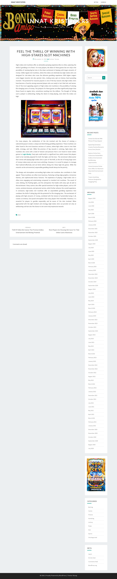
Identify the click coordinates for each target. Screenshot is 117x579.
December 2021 (92, 395)
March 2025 (91, 263)
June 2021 (91, 407)
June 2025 (91, 251)
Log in (90, 554)
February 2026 (92, 221)
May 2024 (91, 301)
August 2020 (91, 444)
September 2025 (93, 240)
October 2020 (92, 437)
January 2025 (92, 270)
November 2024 (92, 278)
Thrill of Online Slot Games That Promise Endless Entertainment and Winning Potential (28, 230)
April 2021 (91, 414)
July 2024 (91, 293)
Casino (90, 511)
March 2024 (91, 308)
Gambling (103, 2)
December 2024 (92, 274)
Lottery (90, 522)
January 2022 (92, 391)
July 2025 (91, 247)
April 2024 (91, 304)
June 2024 (91, 297)
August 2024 (91, 289)
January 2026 (92, 225)
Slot (19, 215)
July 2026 (91, 202)
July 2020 (91, 448)
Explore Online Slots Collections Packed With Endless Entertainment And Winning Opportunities (95, 157)
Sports (90, 533)
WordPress (62, 575)
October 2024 (92, 282)
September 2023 (93, 331)
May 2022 (91, 380)
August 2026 (91, 198)
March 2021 (91, 418)
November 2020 (92, 433)
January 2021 (92, 426)
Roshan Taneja (54, 59)
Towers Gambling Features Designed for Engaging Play (94, 179)
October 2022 (92, 372)
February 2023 (92, 357)
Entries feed (91, 558)
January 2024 (92, 316)
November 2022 (92, 369)
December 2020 (92, 429)
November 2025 (92, 232)
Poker (90, 526)
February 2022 (92, 388)
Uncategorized (92, 537)
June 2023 (91, 342)
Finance (90, 515)
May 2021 (91, 410)
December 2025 (92, 228)
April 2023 (91, 350)
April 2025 (91, 259)
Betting (96, 2)
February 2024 (92, 312)
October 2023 (92, 327)
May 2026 (91, 210)
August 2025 (91, 244)
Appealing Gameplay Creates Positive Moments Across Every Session (96, 147)
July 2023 (91, 338)
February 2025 (92, 266)
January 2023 (92, 361)
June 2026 (91, 206)
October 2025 (92, 236)
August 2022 (91, 376)
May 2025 (91, 255)
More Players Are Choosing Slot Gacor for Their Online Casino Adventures (64, 230)
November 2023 (92, 323)
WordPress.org (92, 565)
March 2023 (91, 354)
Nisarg (75, 575)
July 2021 (91, 403)
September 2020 (93, 441)
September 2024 (93, 285)
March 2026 (91, 217)
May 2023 (91, 346)
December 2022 (92, 365)
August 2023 (91, 335)
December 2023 (92, 319)
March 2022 (91, 384)
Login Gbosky (26, 154)
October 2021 (92, 399)
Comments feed (93, 561)
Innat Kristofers (18, 2)
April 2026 (91, 213)
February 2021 (92, 422)
